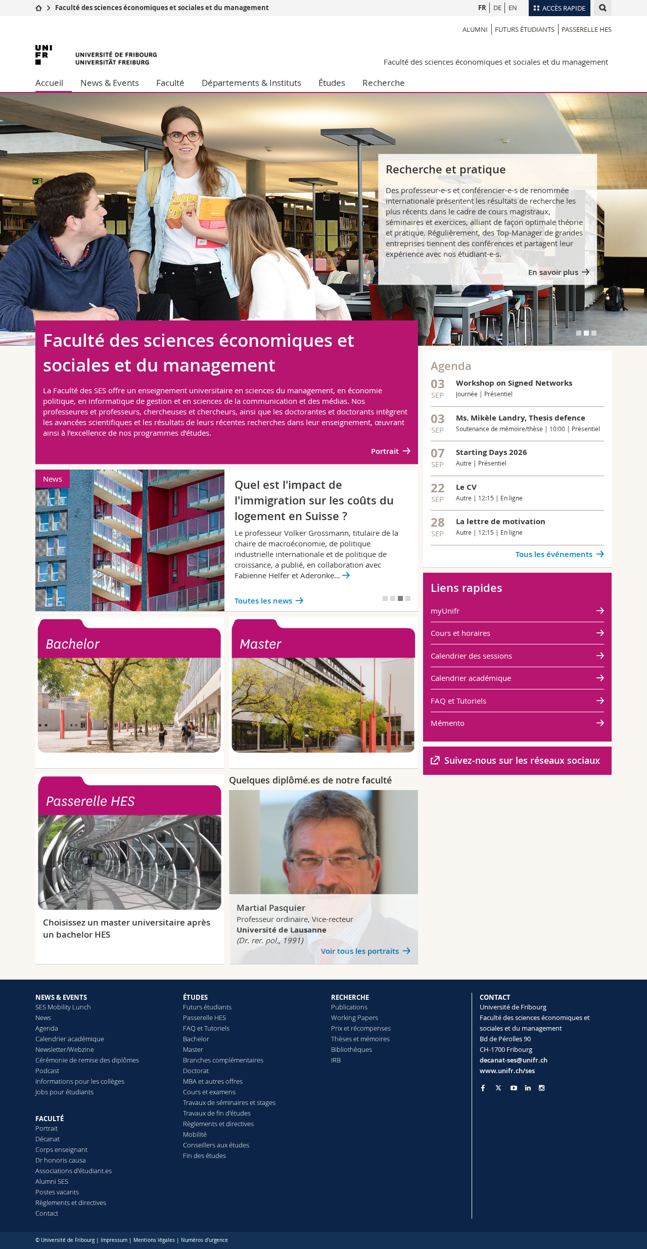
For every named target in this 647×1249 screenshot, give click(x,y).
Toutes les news (263, 600)
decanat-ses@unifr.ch (513, 1060)
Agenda (46, 1028)
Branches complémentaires (223, 1060)
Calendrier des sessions (471, 656)
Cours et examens (209, 1091)
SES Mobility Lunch (63, 1006)
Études (331, 82)
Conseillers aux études (216, 1144)
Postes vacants (57, 1191)
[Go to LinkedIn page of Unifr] (528, 1088)
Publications (349, 1006)
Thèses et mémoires (360, 1038)
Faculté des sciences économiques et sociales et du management (162, 7)
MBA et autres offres (213, 1081)
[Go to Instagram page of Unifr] (541, 1088)
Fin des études (204, 1155)
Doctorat (196, 1070)
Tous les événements (554, 554)
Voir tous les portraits (360, 951)
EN (513, 7)
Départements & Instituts (251, 82)
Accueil (49, 82)
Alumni (475, 29)
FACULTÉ (49, 1118)
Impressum (114, 1240)
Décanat (47, 1138)
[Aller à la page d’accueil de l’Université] (96, 55)
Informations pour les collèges (79, 1081)
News (43, 1017)
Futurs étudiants (524, 29)
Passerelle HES (587, 29)
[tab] (578, 333)
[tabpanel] (323, 219)
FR (482, 7)
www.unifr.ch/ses (507, 1070)
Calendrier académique (471, 678)
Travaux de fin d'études (217, 1113)
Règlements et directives (70, 1202)
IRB (336, 1060)
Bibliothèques (351, 1049)
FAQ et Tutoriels (458, 701)
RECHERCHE (350, 997)
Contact (46, 1213)
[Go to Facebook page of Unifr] (483, 1087)
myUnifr (445, 611)
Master (193, 1049)
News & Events (109, 82)
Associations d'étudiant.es (73, 1170)
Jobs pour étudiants (64, 1091)
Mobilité (195, 1134)
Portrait (385, 451)
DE (497, 7)
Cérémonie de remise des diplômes (87, 1060)
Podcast (47, 1070)
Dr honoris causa (60, 1160)
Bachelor (196, 1038)
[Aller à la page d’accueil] (38, 7)
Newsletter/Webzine (64, 1049)
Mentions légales (154, 1240)
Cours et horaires (460, 633)
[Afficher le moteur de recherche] (603, 8)
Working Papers (354, 1017)
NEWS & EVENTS (61, 997)
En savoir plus (553, 271)
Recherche (383, 82)
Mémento (448, 723)
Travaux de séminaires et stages (229, 1102)
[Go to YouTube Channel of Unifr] (514, 1088)
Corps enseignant (61, 1149)
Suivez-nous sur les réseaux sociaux (522, 760)
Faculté (170, 82)
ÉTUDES (195, 997)
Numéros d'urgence (204, 1240)
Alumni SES (51, 1181)
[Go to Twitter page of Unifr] (498, 1087)
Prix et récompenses (361, 1028)
